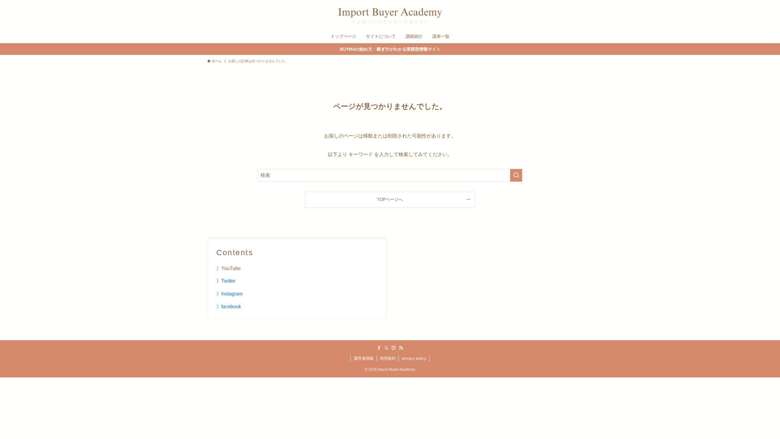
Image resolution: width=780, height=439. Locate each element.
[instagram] (393, 348)
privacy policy (414, 358)
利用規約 (388, 358)
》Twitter (226, 281)
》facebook (228, 306)
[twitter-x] (386, 348)
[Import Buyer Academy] (390, 15)
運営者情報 (364, 358)
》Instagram (229, 293)
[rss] (401, 348)
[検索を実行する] (516, 175)
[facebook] (379, 348)
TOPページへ (390, 199)
